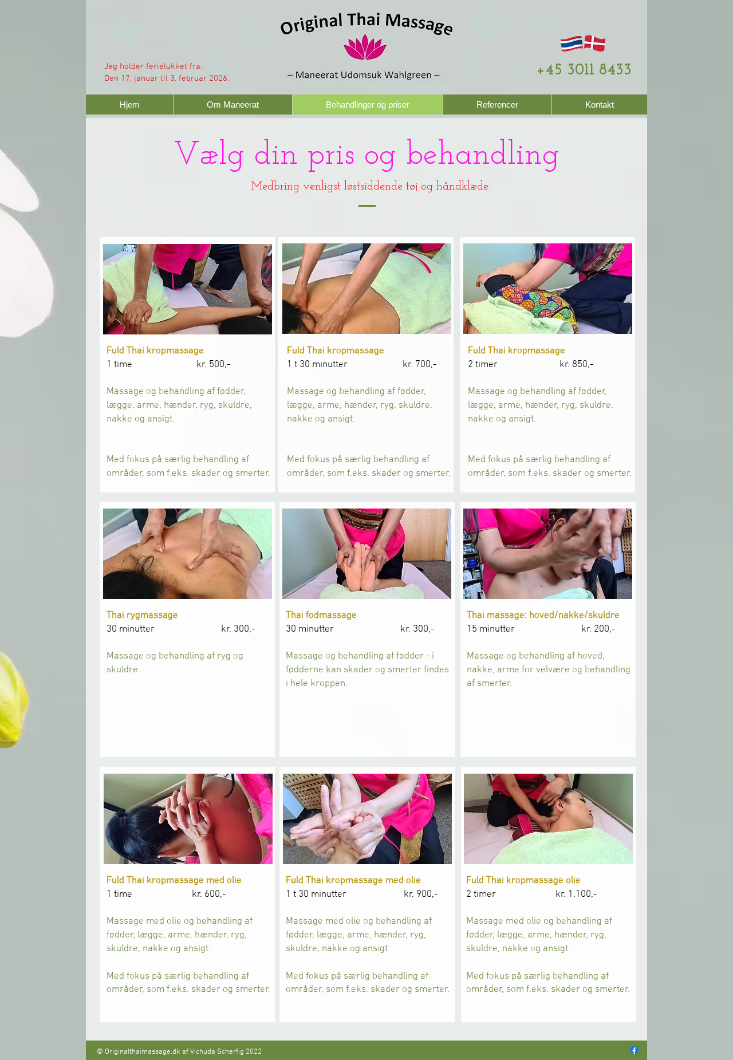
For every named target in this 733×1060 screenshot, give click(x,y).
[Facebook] (634, 1050)
